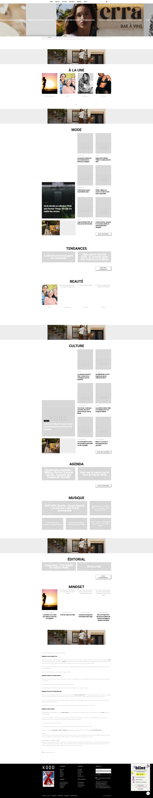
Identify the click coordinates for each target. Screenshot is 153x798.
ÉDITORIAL (103, 96)
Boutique (80, 770)
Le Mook (61, 787)
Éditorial (71, 1)
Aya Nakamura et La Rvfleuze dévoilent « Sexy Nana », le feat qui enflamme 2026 (100, 508)
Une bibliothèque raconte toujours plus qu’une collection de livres (102, 376)
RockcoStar (94, 566)
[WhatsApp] (99, 1)
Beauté (57, 1)
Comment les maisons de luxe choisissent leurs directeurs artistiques (76, 20)
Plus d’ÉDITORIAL (103, 577)
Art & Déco (98, 371)
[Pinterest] (102, 1)
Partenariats (67, 307)
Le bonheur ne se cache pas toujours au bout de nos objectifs (49, 100)
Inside (85, 1)
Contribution (66, 795)
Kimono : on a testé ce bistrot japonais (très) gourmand (102, 443)
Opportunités (60, 795)
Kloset (97, 155)
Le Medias (62, 786)
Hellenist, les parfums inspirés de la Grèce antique (85, 311)
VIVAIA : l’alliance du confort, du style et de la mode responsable (102, 192)
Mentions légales (74, 795)
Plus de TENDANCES (103, 268)
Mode (51, 1)
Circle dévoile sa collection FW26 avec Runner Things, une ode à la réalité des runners (58, 209)
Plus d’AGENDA (103, 485)
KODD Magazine (64, 712)
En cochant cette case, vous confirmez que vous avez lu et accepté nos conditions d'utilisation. (103, 778)
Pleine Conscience (85, 612)
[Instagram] (96, 1)
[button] (110, 1)
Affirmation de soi (67, 612)
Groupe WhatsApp (64, 782)
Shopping (46, 202)
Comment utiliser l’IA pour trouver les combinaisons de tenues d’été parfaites (58, 427)
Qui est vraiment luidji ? (80, 694)
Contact (48, 795)
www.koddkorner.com (96, 730)
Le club (79, 774)
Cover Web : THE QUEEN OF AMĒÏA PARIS (110, 20)
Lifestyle (46, 420)
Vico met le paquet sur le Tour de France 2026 (94, 473)
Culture (64, 1)
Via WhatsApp (81, 782)
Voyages (79, 371)
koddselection (55, 730)
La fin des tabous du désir (67, 615)
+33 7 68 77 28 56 (81, 783)
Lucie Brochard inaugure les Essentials (58, 257)
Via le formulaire (81, 785)
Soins (67, 96)
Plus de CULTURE (103, 452)
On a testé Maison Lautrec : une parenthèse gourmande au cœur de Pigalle (85, 443)
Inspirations (85, 96)
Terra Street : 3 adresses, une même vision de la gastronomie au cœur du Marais (32, 20)
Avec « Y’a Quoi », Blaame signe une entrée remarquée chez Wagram (100, 523)
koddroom (65, 730)
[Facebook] (97, 1)
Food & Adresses (81, 405)
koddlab (60, 730)
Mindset (79, 1)
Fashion (64, 661)
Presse (79, 773)
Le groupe (80, 769)
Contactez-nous (80, 786)
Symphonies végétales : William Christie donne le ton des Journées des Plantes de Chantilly (58, 473)
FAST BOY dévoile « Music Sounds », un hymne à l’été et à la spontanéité (65, 508)
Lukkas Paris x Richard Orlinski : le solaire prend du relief (103, 160)
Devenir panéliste (64, 783)
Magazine (50, 37)
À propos (44, 795)
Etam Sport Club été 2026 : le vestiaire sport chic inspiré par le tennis (94, 257)
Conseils (85, 307)
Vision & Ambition (49, 96)
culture (102, 712)
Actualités (80, 772)
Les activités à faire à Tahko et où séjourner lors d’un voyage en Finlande (103, 409)
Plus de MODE (103, 234)
